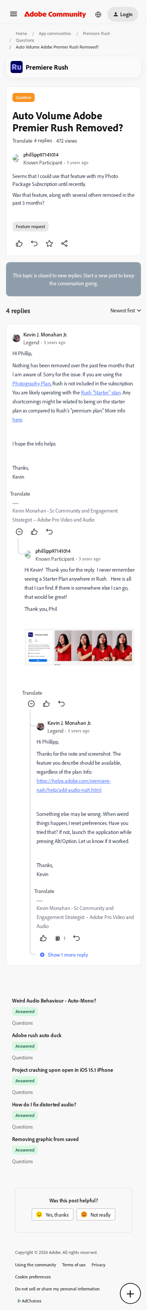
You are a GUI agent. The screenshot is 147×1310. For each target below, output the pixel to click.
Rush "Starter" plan (101, 392)
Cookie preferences (33, 1277)
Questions (25, 40)
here (17, 419)
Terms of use (74, 1264)
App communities (55, 33)
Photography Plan (31, 383)
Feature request (30, 226)
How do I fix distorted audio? (44, 1104)
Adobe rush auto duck (36, 1035)
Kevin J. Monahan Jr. (45, 334)
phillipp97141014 (40, 154)
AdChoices (31, 1301)
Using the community (35, 1264)
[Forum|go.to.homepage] (55, 14)
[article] (73, 434)
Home (21, 33)
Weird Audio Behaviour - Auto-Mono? (54, 1000)
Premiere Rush (96, 33)
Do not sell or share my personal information (57, 1289)
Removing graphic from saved (45, 1139)
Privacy (99, 1264)
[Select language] (98, 14)
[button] (13, 16)
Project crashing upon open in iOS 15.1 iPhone (62, 1070)
